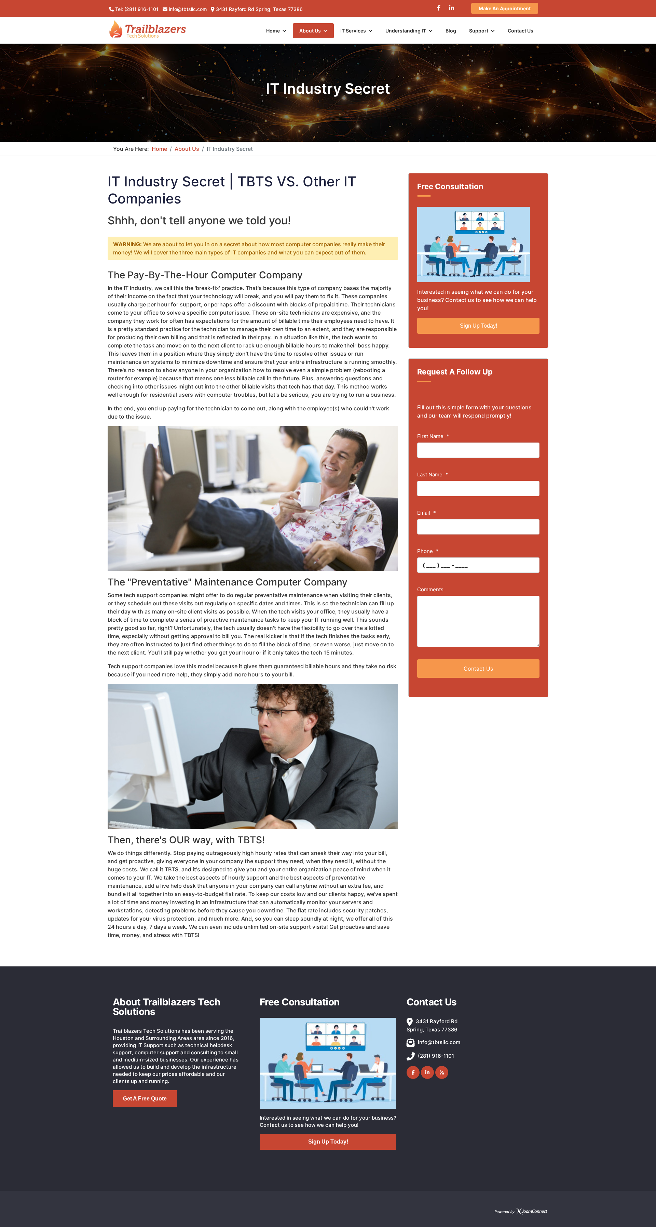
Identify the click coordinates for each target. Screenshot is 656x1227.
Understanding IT (405, 31)
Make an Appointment (505, 8)
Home (273, 31)
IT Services (353, 31)
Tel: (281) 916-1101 (137, 9)
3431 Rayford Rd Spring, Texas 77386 (259, 9)
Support (478, 31)
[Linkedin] (451, 5)
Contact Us (520, 31)
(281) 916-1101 (436, 1056)
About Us (310, 31)
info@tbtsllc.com (188, 9)
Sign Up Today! (478, 326)
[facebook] (438, 5)
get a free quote (145, 1098)
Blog (451, 31)
